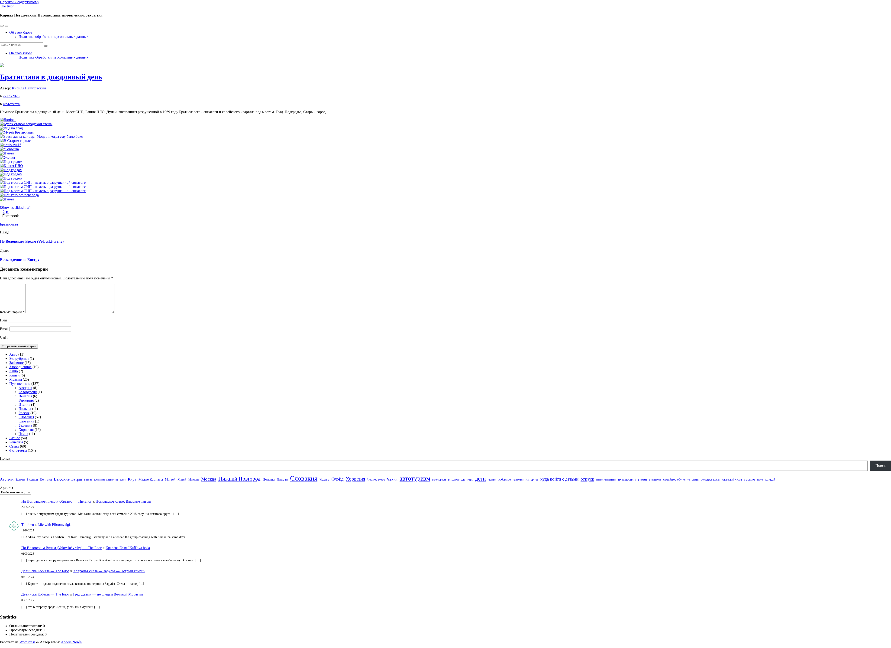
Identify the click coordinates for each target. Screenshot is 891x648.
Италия (24, 404)
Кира (132, 479)
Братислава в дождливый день (51, 77)
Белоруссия (28, 392)
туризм (749, 479)
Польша (25, 409)
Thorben (27, 525)
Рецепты (16, 442)
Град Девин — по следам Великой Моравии (108, 594)
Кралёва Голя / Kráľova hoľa (128, 548)
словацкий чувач (732, 479)
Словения (26, 421)
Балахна (20, 479)
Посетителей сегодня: (27, 634)
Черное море (376, 479)
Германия (26, 400)
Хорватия (26, 430)
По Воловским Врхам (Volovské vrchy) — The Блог (61, 548)
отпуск (587, 478)
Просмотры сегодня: (26, 630)
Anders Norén (71, 642)
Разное (14, 438)
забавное (504, 479)
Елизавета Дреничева (106, 479)
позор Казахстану (606, 479)
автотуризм (415, 478)
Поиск (5, 458)
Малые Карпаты (151, 479)
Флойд (337, 479)
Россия (24, 413)
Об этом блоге (20, 32)
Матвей (170, 479)
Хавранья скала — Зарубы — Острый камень (109, 571)
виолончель (456, 479)
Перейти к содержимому (19, 2)
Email (4, 329)
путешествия (627, 479)
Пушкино (282, 479)
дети (480, 478)
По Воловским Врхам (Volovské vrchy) (32, 241)
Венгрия (25, 396)
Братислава (9, 224)
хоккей (770, 479)
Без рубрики (19, 358)
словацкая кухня (710, 479)
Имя (3, 320)
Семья (14, 446)
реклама (642, 479)
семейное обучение (676, 479)
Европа (88, 479)
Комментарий (12, 312)
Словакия (26, 417)
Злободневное (20, 367)
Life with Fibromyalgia (54, 525)
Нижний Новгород (239, 479)
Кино (13, 371)
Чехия (23, 434)
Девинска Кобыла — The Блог (45, 571)
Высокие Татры (68, 479)
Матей (182, 479)
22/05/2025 (11, 96)
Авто (13, 354)
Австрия (25, 388)
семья (695, 479)
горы (470, 479)
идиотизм (518, 479)
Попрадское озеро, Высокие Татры (123, 501)
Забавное (16, 363)
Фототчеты (11, 104)
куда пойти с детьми (559, 479)
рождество (655, 479)
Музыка (15, 379)
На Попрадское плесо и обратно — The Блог (56, 501)
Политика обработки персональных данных (53, 37)
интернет (532, 479)
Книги (14, 375)
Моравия (193, 479)
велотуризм (439, 479)
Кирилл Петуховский (29, 88)
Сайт (4, 337)
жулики (492, 479)
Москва (208, 478)
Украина (25, 425)
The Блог (7, 6)
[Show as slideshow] (15, 207)
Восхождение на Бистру (19, 260)
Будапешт (32, 479)
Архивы (6, 488)
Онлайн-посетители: (26, 626)
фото (760, 479)
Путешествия (19, 384)
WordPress (27, 642)
